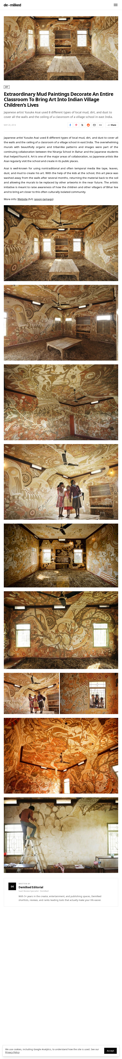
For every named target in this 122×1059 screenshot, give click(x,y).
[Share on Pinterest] (76, 125)
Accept (110, 1050)
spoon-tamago (43, 199)
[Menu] (115, 4)
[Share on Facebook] (70, 125)
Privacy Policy (12, 1052)
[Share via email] (94, 125)
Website (22, 199)
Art (6, 87)
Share (113, 125)
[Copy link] (100, 125)
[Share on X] (82, 125)
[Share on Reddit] (88, 125)
